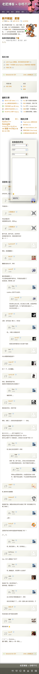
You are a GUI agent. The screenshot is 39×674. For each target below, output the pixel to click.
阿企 (9, 256)
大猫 (9, 485)
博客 (6, 128)
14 (5, 428)
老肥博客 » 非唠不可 (16, 4)
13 (5, 415)
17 (5, 525)
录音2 (10, 607)
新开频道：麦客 (11, 18)
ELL (9, 632)
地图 (10, 128)
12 (5, 402)
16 (5, 499)
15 (5, 486)
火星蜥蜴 (10, 212)
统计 (12, 12)
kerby (10, 524)
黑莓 (8, 131)
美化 (3, 131)
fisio (8, 21)
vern (9, 314)
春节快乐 (25, 125)
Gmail (9, 121)
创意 (3, 128)
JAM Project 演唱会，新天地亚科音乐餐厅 (17, 62)
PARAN (10, 497)
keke (9, 401)
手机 (13, 128)
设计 (6, 131)
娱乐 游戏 (9, 86)
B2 (12, 298)
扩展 (16, 129)
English (36, 12)
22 (5, 633)
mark (9, 269)
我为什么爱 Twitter (10, 100)
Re (9, 287)
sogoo (10, 362)
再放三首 (8, 67)
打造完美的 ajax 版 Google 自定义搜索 (15, 106)
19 (5, 577)
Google (6, 124)
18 (5, 553)
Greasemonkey (6, 126)
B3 (14, 469)
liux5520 (10, 244)
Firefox (5, 121)
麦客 (10, 29)
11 (5, 376)
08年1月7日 (16, 21)
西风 (24, 103)
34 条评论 (25, 21)
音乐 (24, 86)
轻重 (24, 109)
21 (5, 621)
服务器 (18, 12)
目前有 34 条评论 (9, 182)
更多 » (17, 119)
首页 (3, 12)
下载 (17, 38)
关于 (30, 12)
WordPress (14, 126)
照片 (23, 12)
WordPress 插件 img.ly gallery (13, 112)
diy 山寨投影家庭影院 (11, 103)
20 (5, 608)
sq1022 (10, 375)
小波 (24, 112)
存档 (8, 12)
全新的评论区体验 (10, 109)
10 (5, 363)
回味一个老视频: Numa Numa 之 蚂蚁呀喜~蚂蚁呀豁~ (21, 65)
